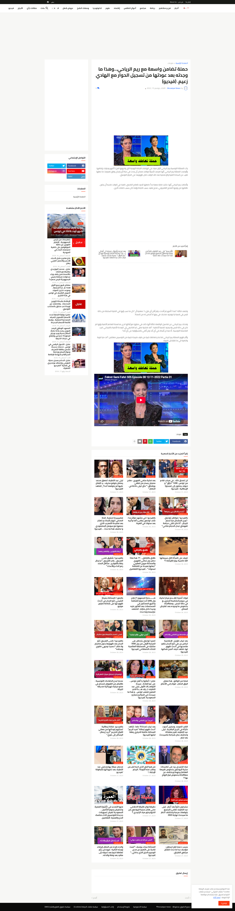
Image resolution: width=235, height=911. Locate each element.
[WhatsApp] (150, 441)
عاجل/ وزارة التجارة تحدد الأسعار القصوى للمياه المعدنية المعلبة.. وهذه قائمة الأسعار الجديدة (59, 318)
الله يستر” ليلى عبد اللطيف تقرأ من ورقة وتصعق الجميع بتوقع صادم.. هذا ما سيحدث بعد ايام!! (159, 253)
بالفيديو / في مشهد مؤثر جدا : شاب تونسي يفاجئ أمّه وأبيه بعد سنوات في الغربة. (141, 521)
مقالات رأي (32, 8)
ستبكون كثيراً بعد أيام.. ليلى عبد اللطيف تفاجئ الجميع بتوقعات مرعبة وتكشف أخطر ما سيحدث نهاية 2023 (174, 810)
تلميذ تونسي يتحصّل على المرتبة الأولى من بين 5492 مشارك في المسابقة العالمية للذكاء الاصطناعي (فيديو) (141, 645)
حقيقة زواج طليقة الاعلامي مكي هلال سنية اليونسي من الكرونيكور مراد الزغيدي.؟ (141, 809)
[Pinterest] (145, 441)
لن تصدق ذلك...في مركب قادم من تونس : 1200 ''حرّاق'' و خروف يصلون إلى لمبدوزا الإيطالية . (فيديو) (174, 484)
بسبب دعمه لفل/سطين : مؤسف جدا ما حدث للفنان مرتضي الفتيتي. (176, 850)
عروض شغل (68, 8)
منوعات (170, 63)
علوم (108, 8)
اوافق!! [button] (224, 903)
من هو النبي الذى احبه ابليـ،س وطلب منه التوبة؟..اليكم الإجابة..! (141, 769)
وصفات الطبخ (83, 8)
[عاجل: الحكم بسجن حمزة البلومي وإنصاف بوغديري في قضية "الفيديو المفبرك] (78, 363)
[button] (53, 8)
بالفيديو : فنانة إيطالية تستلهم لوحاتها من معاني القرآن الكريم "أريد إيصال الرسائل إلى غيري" (110, 730)
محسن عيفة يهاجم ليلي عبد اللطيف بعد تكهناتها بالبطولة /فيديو (109, 769)
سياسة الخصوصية (140, 907)
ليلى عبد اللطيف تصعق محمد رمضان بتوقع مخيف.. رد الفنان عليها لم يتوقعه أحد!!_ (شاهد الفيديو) (109, 484)
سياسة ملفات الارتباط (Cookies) (86, 907)
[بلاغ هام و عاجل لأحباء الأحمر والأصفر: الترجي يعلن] (78, 261)
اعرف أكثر (216, 897)
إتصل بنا (188, 2)
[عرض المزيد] (134, 441)
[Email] (139, 441)
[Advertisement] (118, 35)
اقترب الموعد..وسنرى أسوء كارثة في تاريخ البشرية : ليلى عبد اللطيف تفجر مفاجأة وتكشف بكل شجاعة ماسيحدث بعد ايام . (173, 732)
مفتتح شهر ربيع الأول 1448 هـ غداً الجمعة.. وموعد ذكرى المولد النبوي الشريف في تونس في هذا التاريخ (59, 290)
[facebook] (48, 2)
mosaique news (164, 907)
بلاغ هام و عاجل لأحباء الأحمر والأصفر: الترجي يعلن (60, 261)
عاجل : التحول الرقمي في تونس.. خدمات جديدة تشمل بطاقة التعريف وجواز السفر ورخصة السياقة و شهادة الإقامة (59, 349)
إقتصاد (117, 8)
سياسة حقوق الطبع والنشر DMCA (57, 907)
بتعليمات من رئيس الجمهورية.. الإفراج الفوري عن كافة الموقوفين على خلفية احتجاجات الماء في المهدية (60, 246)
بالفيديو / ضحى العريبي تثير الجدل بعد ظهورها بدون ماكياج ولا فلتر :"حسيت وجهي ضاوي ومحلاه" (109, 645)
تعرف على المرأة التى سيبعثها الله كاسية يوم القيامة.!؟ (174, 559)
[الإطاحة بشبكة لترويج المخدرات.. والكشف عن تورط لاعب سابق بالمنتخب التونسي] (78, 304)
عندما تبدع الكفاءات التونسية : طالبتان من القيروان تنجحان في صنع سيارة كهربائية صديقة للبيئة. (109, 685)
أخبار (176, 8)
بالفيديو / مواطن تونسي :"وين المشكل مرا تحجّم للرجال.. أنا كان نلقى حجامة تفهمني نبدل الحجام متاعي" (175, 522)
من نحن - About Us (176, 2)
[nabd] (52, 2)
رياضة (152, 8)
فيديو (11, 8)
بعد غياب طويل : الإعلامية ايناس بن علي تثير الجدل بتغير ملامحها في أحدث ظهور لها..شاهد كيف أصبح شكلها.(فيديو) (174, 646)
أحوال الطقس (130, 8)
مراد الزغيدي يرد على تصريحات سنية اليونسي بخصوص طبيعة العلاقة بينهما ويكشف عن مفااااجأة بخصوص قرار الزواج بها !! (174, 772)
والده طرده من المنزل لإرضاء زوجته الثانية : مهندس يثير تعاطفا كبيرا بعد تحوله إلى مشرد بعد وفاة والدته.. (110, 851)
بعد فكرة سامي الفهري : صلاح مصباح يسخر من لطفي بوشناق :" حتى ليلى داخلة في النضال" (141, 484)
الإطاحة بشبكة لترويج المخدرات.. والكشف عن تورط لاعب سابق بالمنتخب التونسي (58, 305)
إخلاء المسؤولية (107, 907)
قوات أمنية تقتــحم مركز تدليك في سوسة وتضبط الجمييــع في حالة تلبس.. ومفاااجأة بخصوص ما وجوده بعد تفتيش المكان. (173, 603)
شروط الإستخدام (123, 907)
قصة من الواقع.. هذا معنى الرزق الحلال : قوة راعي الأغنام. (174, 682)
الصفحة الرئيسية (182, 63)
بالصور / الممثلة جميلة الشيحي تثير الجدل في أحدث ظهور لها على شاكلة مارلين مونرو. (110, 602)
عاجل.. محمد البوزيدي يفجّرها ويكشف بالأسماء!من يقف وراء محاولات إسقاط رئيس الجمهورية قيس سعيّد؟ (59, 274)
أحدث (187, 898)
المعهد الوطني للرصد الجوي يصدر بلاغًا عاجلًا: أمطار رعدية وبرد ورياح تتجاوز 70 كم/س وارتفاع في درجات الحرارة (59, 333)
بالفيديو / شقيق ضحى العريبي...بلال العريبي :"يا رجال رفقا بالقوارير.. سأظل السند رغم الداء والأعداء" (109, 562)
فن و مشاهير (165, 8)
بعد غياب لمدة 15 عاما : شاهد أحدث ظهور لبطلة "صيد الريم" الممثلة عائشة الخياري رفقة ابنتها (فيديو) (141, 730)
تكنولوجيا (97, 8)
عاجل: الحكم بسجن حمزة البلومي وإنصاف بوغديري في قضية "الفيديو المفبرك (58, 364)
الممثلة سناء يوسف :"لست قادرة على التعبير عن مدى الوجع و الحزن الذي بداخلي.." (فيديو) (142, 851)
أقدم (95, 898)
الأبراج (20, 8)
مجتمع (143, 8)
